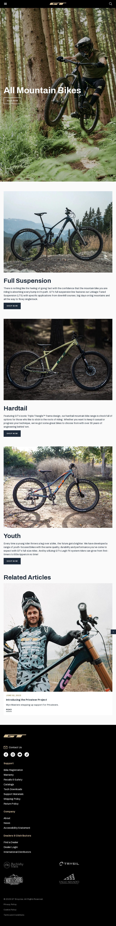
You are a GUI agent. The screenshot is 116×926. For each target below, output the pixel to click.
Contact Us (15, 747)
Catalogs (9, 784)
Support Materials (13, 794)
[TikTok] (26, 754)
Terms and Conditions (14, 915)
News (7, 823)
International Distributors (17, 852)
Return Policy (11, 803)
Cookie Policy (10, 910)
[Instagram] (13, 754)
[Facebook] (6, 754)
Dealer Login (11, 847)
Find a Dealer (11, 842)
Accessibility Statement (17, 828)
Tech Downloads (13, 789)
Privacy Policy (10, 904)
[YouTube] (20, 754)
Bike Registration (13, 770)
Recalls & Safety (13, 779)
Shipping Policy (12, 799)
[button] (113, 632)
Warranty (9, 775)
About (7, 818)
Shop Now (12, 101)
